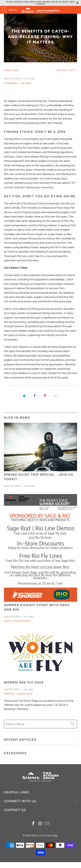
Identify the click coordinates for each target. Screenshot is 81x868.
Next (72, 70)
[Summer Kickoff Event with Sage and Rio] (40, 548)
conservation (10, 83)
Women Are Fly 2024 (24, 682)
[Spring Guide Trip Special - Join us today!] (40, 447)
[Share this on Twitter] (24, 396)
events (7, 620)
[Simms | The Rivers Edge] (40, 10)
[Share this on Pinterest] (45, 396)
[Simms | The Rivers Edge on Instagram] (40, 823)
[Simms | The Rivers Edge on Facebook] (33, 823)
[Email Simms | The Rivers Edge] (47, 823)
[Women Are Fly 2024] (40, 654)
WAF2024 (9, 693)
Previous (61, 70)
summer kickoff (22, 620)
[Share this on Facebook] (34, 396)
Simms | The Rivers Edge (45, 835)
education (26, 83)
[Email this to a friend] (55, 396)
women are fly (25, 693)
